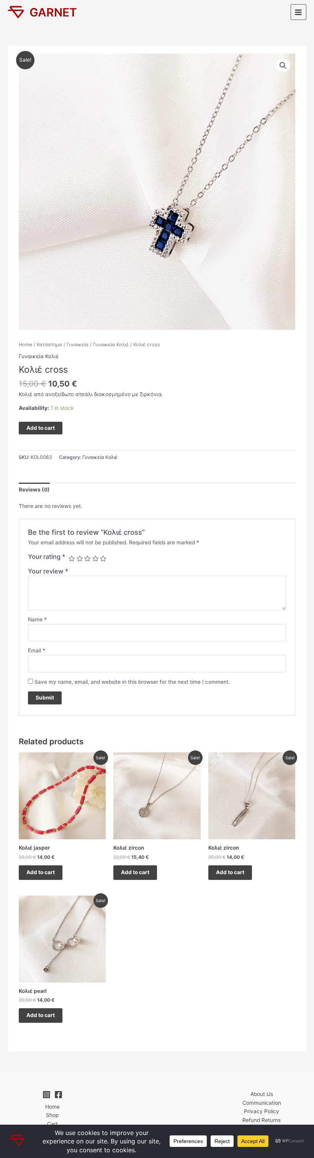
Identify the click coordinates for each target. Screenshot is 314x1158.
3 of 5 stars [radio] (87, 558)
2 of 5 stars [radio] (80, 558)
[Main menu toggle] (298, 12)
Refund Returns (261, 1120)
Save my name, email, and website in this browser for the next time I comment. (132, 682)
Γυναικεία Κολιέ (111, 344)
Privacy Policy (261, 1111)
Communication (261, 1103)
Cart (52, 1124)
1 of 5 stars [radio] (72, 558)
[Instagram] (47, 1095)
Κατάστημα (49, 344)
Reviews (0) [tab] (34, 489)
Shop (52, 1115)
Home (25, 344)
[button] (283, 65)
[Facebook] (58, 1095)
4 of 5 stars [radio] (95, 558)
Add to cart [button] (40, 872)
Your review (48, 571)
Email (36, 650)
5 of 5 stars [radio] (103, 558)
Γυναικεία (77, 344)
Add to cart (40, 428)
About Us (261, 1094)
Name (37, 619)
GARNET (53, 12)
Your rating (46, 556)
